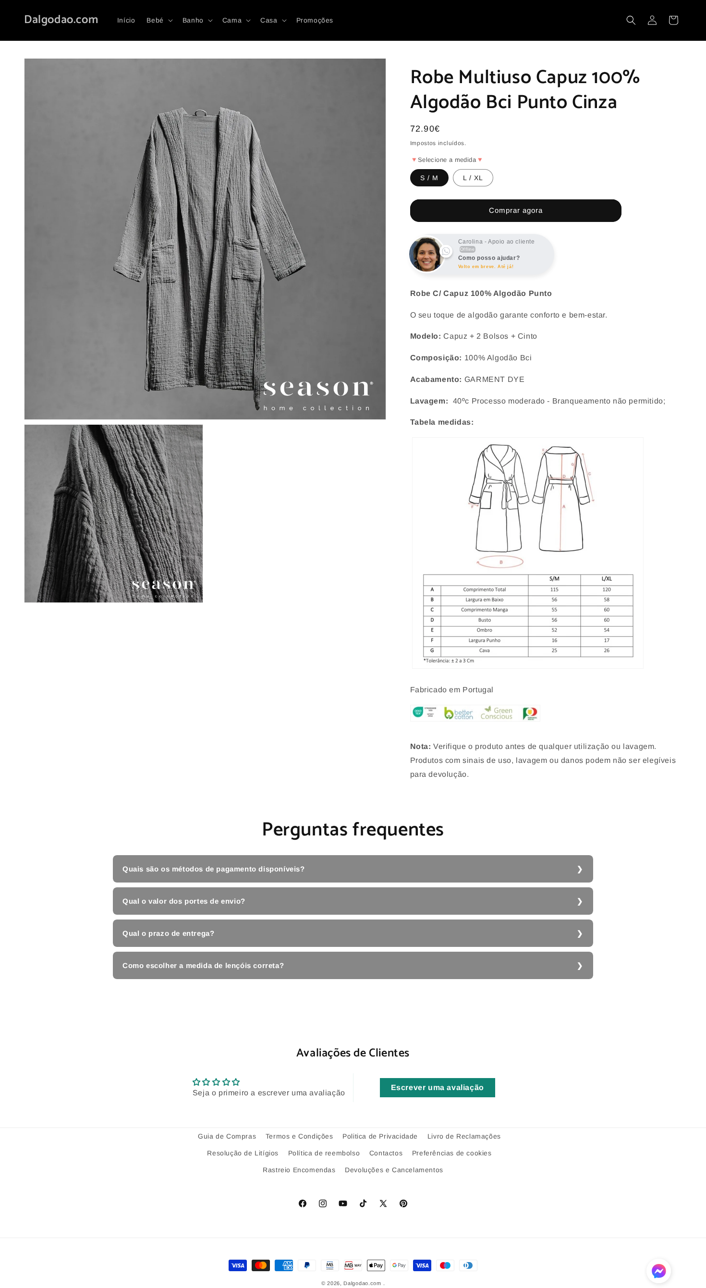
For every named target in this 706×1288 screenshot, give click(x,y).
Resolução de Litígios (243, 1153)
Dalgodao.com (362, 1283)
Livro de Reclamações (464, 1136)
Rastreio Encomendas (299, 1170)
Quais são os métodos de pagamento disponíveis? (213, 869)
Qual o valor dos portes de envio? (183, 901)
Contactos (385, 1153)
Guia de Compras (227, 1136)
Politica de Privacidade (380, 1136)
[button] (158, 20)
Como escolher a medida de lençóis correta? (203, 965)
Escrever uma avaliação (437, 1087)
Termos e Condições (299, 1136)
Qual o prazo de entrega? (168, 933)
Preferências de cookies (452, 1153)
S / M (429, 178)
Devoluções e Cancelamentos (394, 1170)
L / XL (473, 178)
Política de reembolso (324, 1153)
